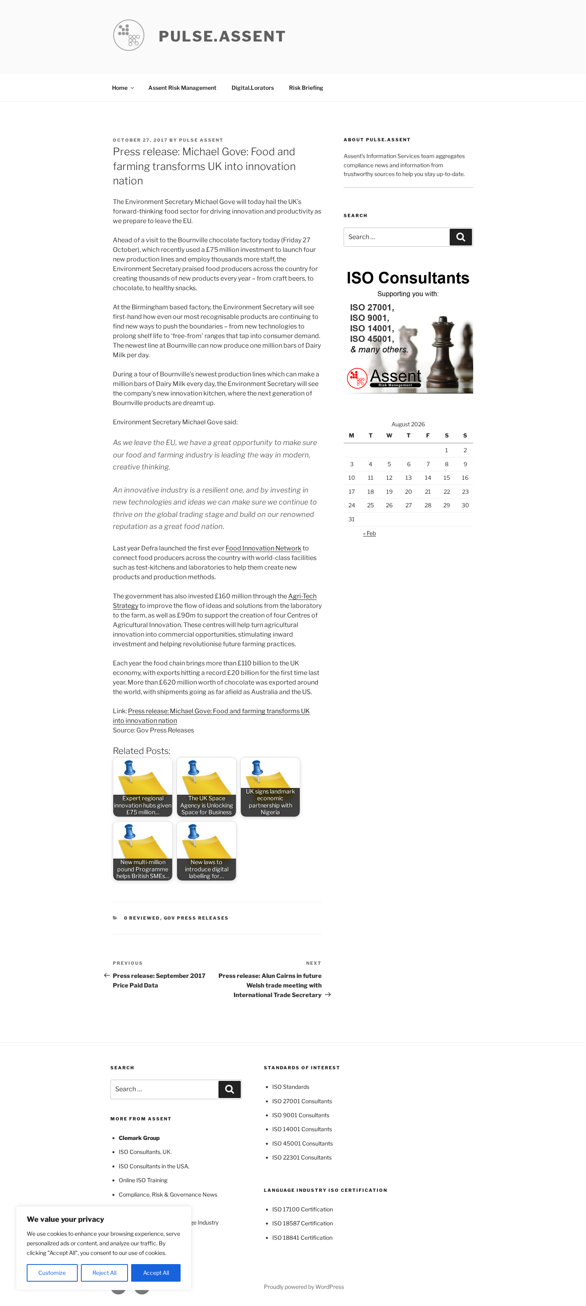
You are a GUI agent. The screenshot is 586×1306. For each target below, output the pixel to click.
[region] (103, 1248)
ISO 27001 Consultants (302, 1101)
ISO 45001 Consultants (302, 1143)
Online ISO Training (143, 1180)
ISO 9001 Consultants (300, 1115)
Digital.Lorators (253, 87)
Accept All (156, 1272)
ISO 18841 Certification (302, 1237)
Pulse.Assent (223, 36)
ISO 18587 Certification (302, 1223)
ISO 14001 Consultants (302, 1129)
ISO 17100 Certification (302, 1209)
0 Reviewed (142, 918)
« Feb (369, 533)
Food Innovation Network (263, 548)
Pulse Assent (201, 140)
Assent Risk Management (182, 87)
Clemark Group (139, 1137)
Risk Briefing (306, 87)
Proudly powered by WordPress (304, 1286)
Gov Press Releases (196, 918)
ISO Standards (290, 1086)
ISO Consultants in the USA (153, 1166)
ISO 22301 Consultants (302, 1157)
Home (120, 87)
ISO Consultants (139, 1151)
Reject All (104, 1272)
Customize (52, 1272)
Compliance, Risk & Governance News (168, 1194)
